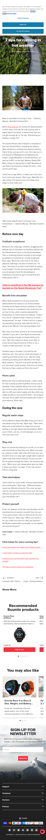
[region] (23, 18)
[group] (19, 696)
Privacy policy (11, 13)
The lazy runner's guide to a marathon (17, 567)
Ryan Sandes (13, 127)
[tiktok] (27, 830)
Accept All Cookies (23, 31)
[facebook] (14, 830)
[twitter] (18, 830)
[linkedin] (32, 830)
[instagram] (9, 830)
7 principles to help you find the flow (17, 553)
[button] (18, 656)
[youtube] (23, 830)
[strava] (36, 830)
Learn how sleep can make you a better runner (21, 547)
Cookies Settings (23, 18)
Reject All (23, 25)
